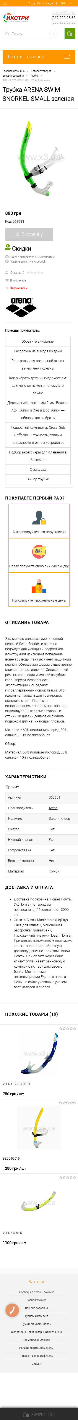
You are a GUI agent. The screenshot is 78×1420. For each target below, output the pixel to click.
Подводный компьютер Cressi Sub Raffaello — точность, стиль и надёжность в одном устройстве (38, 435)
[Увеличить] (39, 157)
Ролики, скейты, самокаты (36, 1347)
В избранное (18, 280)
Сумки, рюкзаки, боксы (36, 1324)
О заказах (38, 469)
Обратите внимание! (37, 341)
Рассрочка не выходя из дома (38, 351)
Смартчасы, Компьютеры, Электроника (36, 1331)
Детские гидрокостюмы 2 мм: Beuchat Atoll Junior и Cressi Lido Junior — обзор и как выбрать (38, 410)
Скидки (36, 1363)
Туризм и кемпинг (36, 1316)
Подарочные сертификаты (37, 1355)
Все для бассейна (36, 1308)
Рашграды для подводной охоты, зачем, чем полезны (38, 364)
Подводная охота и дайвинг (36, 1292)
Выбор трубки (38, 479)
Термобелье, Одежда (36, 1339)
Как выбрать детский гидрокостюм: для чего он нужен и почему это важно (38, 385)
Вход (32, 3)
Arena (53, 808)
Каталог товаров (26, 56)
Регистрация (45, 3)
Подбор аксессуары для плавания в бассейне (38, 456)
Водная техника (36, 1300)
